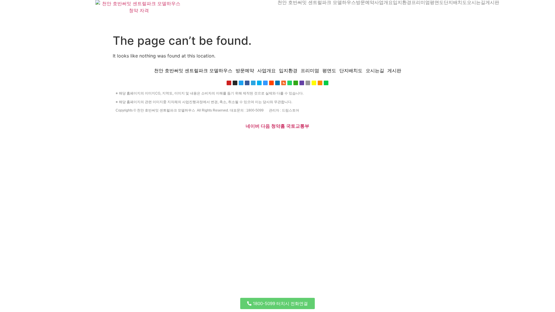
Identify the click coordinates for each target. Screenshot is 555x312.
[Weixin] (295, 83)
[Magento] (212, 139)
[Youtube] (229, 83)
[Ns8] (244, 139)
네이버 (253, 126)
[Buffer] (221, 139)
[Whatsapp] (289, 83)
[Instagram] (235, 83)
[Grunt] (274, 139)
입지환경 (402, 2)
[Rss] (283, 83)
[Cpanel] (189, 139)
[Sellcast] (148, 139)
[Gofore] (117, 139)
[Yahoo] (228, 139)
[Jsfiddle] (259, 139)
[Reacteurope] (139, 139)
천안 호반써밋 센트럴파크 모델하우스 (317, 2)
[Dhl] (205, 139)
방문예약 (365, 2)
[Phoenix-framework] (178, 139)
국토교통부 (297, 126)
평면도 (437, 2)
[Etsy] (120, 139)
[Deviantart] (326, 83)
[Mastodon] (167, 139)
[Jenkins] (208, 139)
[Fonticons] (159, 139)
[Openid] (156, 139)
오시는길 (476, 2)
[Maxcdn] (182, 139)
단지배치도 (455, 2)
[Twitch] (301, 83)
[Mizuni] (193, 139)
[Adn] (236, 139)
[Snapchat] (314, 83)
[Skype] (259, 83)
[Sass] (163, 139)
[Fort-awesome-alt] (171, 139)
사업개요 (383, 2)
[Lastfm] (232, 139)
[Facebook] (247, 83)
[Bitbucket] (132, 139)
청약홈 (278, 126)
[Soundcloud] (320, 83)
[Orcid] (124, 139)
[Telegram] (253, 83)
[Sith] (143, 139)
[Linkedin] (255, 139)
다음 (265, 126)
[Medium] (251, 139)
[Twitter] (241, 83)
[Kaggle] (197, 139)
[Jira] (225, 139)
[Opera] (152, 139)
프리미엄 (420, 2)
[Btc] (247, 139)
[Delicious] (265, 83)
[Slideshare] (277, 83)
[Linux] (174, 139)
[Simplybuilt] (135, 139)
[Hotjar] (217, 139)
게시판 (492, 2)
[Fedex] (201, 139)
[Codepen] (128, 139)
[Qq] (262, 139)
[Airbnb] (240, 139)
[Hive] (270, 139)
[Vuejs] (186, 139)
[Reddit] (271, 83)
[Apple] (308, 83)
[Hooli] (266, 139)
